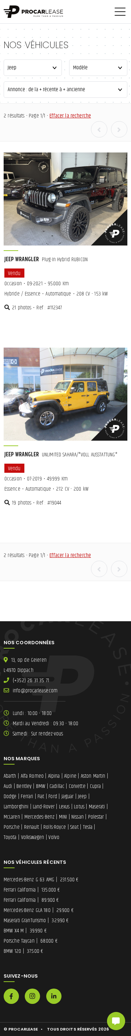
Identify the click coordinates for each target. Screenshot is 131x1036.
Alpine (70, 776)
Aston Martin (93, 776)
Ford (52, 796)
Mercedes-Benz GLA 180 (39, 910)
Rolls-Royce (54, 827)
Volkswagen (32, 837)
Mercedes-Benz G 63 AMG (41, 879)
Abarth (10, 776)
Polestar (96, 817)
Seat (74, 827)
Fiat (40, 796)
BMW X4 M (25, 931)
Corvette (77, 786)
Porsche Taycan (30, 941)
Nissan (77, 817)
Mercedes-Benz (39, 817)
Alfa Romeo (32, 776)
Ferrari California (32, 890)
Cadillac (56, 786)
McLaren (12, 817)
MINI (63, 817)
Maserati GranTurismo (36, 920)
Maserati (97, 807)
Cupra (95, 786)
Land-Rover (44, 807)
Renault (31, 827)
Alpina (54, 776)
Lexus (64, 807)
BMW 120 (23, 951)
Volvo (53, 837)
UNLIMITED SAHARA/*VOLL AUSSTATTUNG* (61, 454)
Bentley (24, 786)
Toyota (10, 837)
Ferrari (27, 796)
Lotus (79, 807)
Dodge (10, 796)
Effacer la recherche (70, 116)
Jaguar (67, 796)
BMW (40, 786)
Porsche (12, 827)
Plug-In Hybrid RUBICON (46, 259)
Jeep (82, 796)
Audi (8, 786)
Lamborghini (16, 807)
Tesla (88, 827)
